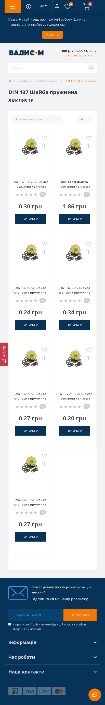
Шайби (22, 81)
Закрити (52, 34)
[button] (57, 6)
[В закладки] (44, 138)
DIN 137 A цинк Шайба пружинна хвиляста (74, 396)
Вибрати (30, 219)
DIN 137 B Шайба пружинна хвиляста (74, 184)
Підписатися (80, 615)
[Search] (91, 68)
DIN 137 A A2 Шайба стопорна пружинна (30, 396)
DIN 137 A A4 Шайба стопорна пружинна (30, 290)
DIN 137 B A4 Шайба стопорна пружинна (30, 502)
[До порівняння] (44, 146)
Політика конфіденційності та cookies (58, 624)
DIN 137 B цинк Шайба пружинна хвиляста (30, 184)
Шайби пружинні (46, 81)
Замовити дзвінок (79, 55)
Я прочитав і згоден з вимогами (50, 626)
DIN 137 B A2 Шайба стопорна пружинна (74, 290)
